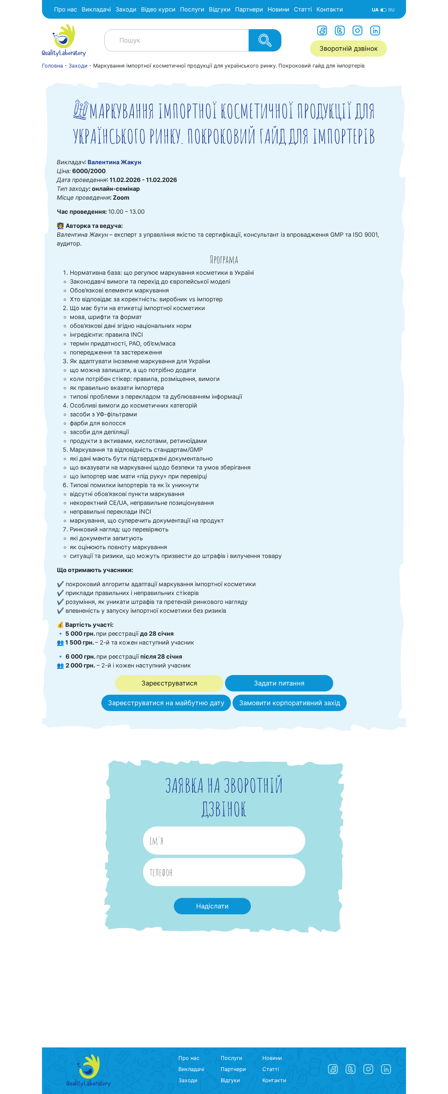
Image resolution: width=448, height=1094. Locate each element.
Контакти (329, 9)
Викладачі (96, 9)
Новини (278, 9)
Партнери (249, 9)
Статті (303, 9)
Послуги (192, 9)
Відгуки (220, 9)
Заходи (125, 9)
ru (391, 9)
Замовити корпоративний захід (289, 703)
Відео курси (158, 9)
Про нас (65, 9)
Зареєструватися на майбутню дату (166, 703)
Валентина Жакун (114, 162)
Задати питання (279, 683)
